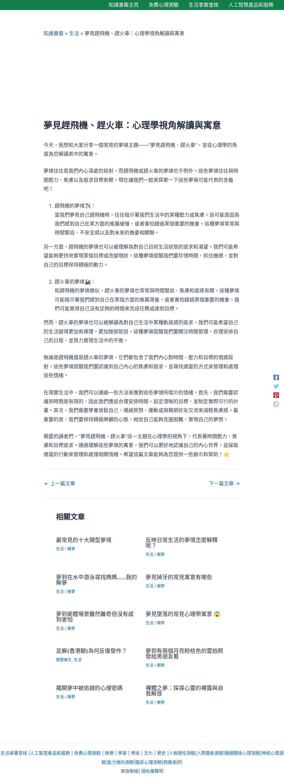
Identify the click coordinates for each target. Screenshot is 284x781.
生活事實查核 (14, 753)
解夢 (71, 548)
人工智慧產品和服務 (50, 753)
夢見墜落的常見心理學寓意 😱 (183, 614)
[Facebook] (276, 377)
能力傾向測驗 (120, 762)
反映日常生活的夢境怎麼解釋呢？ (182, 543)
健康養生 (64, 659)
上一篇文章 (59, 483)
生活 (74, 33)
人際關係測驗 (210, 753)
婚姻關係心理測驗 (242, 753)
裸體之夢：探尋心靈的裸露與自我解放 (184, 691)
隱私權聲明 (152, 771)
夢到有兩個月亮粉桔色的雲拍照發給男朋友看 (184, 654)
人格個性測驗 (182, 753)
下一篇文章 (224, 483)
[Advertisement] (142, 78)
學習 (122, 753)
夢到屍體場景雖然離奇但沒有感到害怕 (95, 617)
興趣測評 (172, 762)
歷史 (161, 753)
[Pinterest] (276, 395)
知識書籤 (54, 33)
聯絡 (134, 771)
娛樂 (109, 753)
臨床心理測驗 (148, 762)
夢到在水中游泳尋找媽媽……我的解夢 (96, 580)
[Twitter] (276, 386)
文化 (148, 753)
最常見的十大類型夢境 (83, 540)
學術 (135, 753)
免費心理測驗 (87, 753)
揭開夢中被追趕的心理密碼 (89, 688)
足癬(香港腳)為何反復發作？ (91, 651)
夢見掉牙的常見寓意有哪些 (179, 577)
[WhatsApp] (276, 404)
